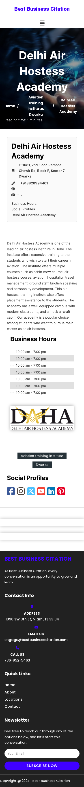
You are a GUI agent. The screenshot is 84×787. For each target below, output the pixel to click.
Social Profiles (23, 209)
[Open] (42, 23)
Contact (12, 706)
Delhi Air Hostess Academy (33, 215)
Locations (13, 699)
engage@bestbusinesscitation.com (36, 639)
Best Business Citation (42, 9)
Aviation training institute (35, 103)
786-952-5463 (17, 660)
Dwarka (36, 114)
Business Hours (24, 203)
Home (9, 106)
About (10, 692)
